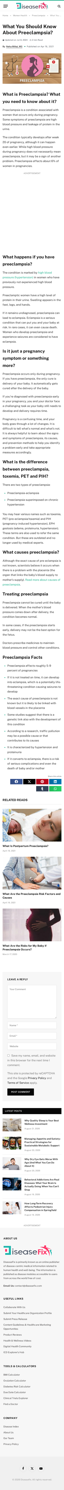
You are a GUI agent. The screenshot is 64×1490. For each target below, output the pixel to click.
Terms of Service (18, 1082)
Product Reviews (12, 1334)
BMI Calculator (11, 1374)
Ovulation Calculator (14, 1380)
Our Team (8, 1438)
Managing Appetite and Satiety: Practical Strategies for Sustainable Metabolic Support (42, 1142)
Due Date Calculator (14, 1392)
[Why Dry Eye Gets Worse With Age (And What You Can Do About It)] (12, 1163)
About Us (8, 1432)
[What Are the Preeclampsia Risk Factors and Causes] (32, 873)
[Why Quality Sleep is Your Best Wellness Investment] (12, 1125)
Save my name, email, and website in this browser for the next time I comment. (31, 1060)
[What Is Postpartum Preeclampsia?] (32, 825)
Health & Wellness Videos (17, 1340)
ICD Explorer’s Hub (13, 1352)
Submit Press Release (15, 1319)
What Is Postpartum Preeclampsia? (25, 846)
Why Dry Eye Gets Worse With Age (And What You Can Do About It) (41, 1162)
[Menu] (5, 6)
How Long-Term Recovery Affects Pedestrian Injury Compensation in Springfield (40, 1207)
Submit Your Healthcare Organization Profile (27, 1313)
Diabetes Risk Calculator (16, 1386)
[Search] (59, 6)
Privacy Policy (37, 1078)
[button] (16, 781)
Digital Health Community (17, 1346)
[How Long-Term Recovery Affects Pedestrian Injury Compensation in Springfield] (12, 1207)
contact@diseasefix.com (28, 1285)
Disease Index (11, 1426)
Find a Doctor (10, 1404)
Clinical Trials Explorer (15, 1398)
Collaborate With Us (14, 1307)
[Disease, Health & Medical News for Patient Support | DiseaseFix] (32, 6)
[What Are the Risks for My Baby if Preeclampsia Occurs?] (32, 925)
